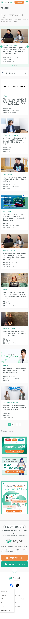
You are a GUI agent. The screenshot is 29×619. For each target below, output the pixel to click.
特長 (16, 591)
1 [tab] (12, 65)
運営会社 (17, 595)
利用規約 (17, 606)
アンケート (18, 603)
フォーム (3, 603)
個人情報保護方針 (5, 610)
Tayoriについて (4, 591)
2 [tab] (14, 65)
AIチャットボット (19, 599)
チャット (3, 606)
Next (28, 47)
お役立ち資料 (19, 2)
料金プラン (3, 595)
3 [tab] (16, 65)
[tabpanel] (14, 45)
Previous (1, 47)
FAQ (2, 599)
